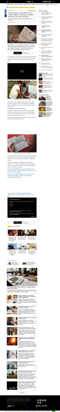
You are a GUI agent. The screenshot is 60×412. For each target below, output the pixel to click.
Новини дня (32, 7)
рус (10, 1)
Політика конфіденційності (11, 403)
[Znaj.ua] (30, 1)
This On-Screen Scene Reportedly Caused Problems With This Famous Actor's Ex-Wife (12, 239)
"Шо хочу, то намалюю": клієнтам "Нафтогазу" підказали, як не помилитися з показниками (22, 170)
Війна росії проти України (13, 7)
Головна (8, 4)
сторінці (16, 101)
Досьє (12, 4)
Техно (43, 4)
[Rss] (46, 1)
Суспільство (38, 4)
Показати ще (33, 216)
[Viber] (45, 1)
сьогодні (11, 205)
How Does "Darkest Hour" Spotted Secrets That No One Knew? (32, 238)
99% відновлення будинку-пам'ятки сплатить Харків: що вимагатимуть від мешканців (20, 211)
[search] (53, 2)
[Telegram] (43, 1)
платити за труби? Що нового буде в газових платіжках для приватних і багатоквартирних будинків (21, 176)
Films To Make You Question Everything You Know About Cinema (47, 75)
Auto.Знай (26, 4)
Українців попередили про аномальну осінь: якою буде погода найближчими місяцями (21, 214)
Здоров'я (47, 4)
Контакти (24, 403)
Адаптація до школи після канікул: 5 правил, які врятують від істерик (21, 202)
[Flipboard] (48, 1)
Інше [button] (54, 4)
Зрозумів (53, 411)
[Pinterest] (50, 1)
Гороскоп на (11, 204)
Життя (30, 4)
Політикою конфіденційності (32, 411)
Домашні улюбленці (18, 4)
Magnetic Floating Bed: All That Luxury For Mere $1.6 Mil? (22, 251)
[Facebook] (6, 10)
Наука (51, 4)
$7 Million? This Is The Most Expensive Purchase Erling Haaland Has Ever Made (12, 253)
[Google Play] (45, 405)
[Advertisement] (22, 126)
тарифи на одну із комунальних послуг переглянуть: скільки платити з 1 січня (21, 195)
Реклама (17, 403)
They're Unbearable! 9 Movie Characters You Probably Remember (22, 238)
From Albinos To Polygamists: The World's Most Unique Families (48, 91)
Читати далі (22, 392)
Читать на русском (31, 10)
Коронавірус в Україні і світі (24, 7)
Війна (33, 4)
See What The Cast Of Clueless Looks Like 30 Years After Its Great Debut (48, 82)
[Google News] (45, 400)
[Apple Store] (39, 405)
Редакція (20, 403)
